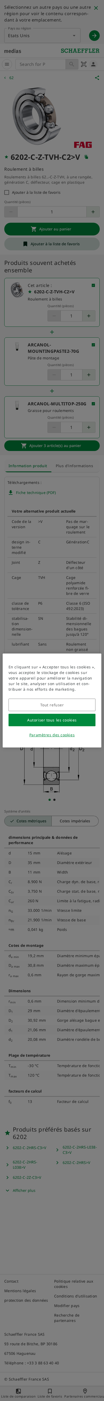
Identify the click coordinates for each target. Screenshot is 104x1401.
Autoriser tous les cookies (52, 720)
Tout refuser (52, 704)
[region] (52, 700)
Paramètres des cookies (52, 734)
